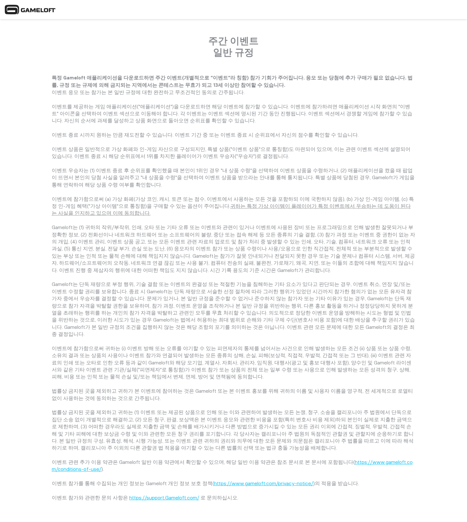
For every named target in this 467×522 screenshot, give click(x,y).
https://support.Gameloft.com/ (164, 498)
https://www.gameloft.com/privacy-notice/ (263, 483)
